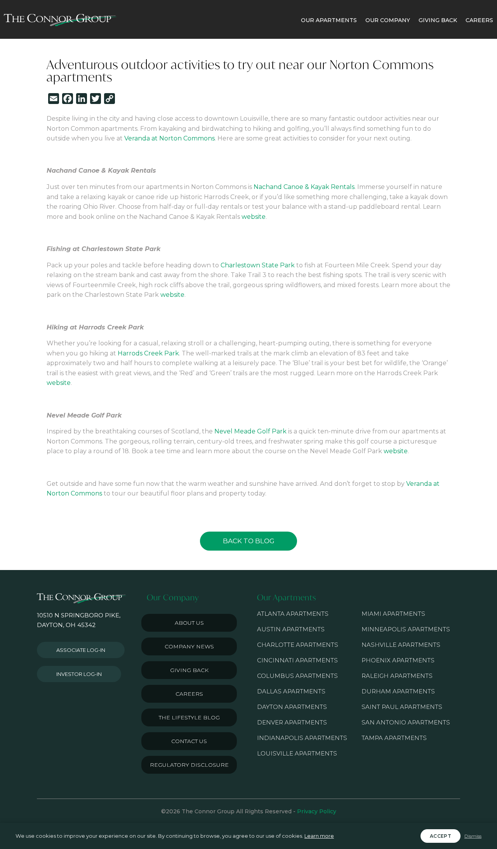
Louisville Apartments (297, 753)
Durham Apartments (398, 691)
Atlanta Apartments (292, 613)
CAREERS (479, 20)
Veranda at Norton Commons (169, 138)
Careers (189, 693)
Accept (440, 836)
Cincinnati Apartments (297, 660)
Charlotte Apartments (297, 644)
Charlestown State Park (258, 265)
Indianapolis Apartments (302, 738)
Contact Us (189, 741)
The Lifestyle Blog (189, 717)
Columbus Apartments (297, 675)
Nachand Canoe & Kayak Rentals (304, 187)
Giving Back (189, 670)
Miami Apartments (393, 613)
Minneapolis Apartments (405, 629)
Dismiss (472, 836)
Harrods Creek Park (148, 353)
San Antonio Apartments (405, 722)
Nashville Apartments (400, 644)
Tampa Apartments (394, 738)
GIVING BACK (438, 20)
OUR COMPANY (387, 20)
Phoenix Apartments (397, 660)
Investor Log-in (79, 674)
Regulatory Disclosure (189, 764)
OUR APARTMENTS (329, 20)
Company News (189, 646)
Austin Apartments (291, 629)
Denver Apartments (292, 722)
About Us (189, 622)
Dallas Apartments (291, 691)
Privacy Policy (316, 811)
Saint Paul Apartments (401, 706)
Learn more (319, 836)
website (254, 216)
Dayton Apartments (292, 706)
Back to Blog (249, 541)
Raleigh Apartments (397, 675)
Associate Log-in (80, 650)
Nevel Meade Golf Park (250, 431)
